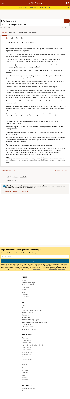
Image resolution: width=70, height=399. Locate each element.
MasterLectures (27, 359)
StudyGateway (27, 340)
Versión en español (28, 388)
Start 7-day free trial (11, 191)
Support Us (26, 297)
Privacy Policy (36, 269)
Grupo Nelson (26, 347)
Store (24, 290)
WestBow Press (27, 354)
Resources (12, 32)
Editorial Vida (26, 350)
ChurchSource (26, 343)
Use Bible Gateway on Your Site (32, 310)
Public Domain (12, 180)
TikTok (24, 375)
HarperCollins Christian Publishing (33, 345)
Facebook (25, 368)
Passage (4, 32)
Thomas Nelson (27, 352)
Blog (23, 292)
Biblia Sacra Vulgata (12, 177)
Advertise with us (27, 313)
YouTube (25, 380)
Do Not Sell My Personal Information (34, 322)
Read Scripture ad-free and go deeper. (35, 7)
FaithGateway (26, 338)
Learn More (24, 191)
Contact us (25, 315)
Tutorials (25, 308)
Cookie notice (26, 324)
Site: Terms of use (28, 327)
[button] (67, 3)
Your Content (33, 32)
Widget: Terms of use (29, 329)
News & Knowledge (28, 283)
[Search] (67, 21)
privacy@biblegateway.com (57, 269)
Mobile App (26, 287)
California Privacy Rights (30, 320)
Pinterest (25, 373)
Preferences (26, 391)
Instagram (25, 370)
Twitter (24, 377)
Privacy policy (27, 317)
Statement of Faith (28, 285)
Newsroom (25, 294)
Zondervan (25, 357)
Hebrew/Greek (22, 32)
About (24, 280)
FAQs (24, 305)
